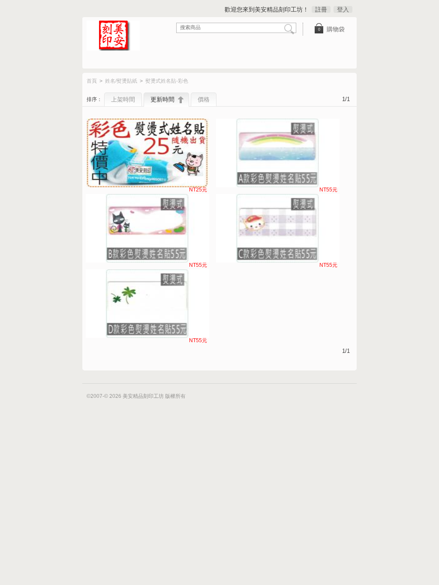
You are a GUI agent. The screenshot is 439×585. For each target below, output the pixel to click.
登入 (343, 9)
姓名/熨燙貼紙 (121, 81)
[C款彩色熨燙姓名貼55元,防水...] (278, 228)
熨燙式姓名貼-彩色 (166, 81)
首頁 (92, 81)
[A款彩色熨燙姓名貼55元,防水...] (278, 153)
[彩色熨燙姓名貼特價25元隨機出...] (147, 153)
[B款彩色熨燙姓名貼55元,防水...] (147, 228)
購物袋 (331, 29)
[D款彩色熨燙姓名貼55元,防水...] (147, 303)
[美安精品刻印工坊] (119, 36)
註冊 (321, 9)
